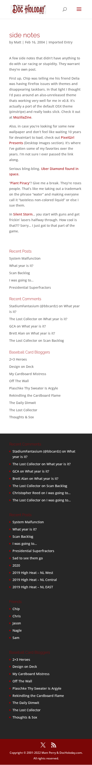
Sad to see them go (28, 558)
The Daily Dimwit (22, 402)
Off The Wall (19, 381)
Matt (17, 42)
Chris (17, 616)
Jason (17, 623)
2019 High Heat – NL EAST (33, 587)
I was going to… (21, 280)
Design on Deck (21, 366)
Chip (16, 609)
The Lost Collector (23, 410)
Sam (16, 637)
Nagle (17, 630)
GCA (12, 326)
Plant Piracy (19, 183)
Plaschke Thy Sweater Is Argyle (33, 388)
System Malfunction (25, 258)
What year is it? (21, 265)
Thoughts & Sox (21, 417)
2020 (16, 565)
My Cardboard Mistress (27, 374)
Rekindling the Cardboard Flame (35, 395)
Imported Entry (60, 42)
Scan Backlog (19, 273)
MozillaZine (22, 117)
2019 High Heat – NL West (33, 572)
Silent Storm (23, 214)
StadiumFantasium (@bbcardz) (33, 306)
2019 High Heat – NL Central (35, 579)
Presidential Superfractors (30, 287)
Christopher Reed (26, 493)
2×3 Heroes (18, 359)
